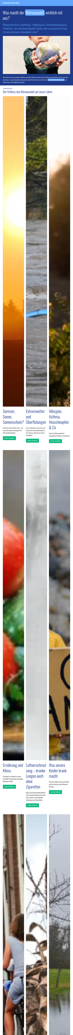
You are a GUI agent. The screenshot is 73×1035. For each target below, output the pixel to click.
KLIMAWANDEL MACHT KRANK (11, 3)
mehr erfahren (9, 438)
